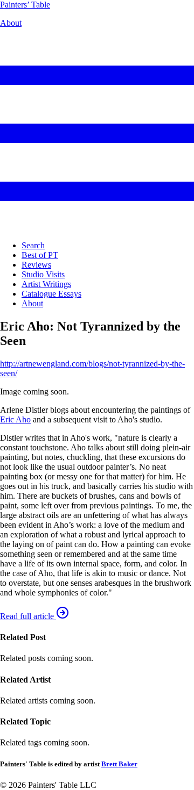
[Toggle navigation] (97, 227)
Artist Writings (46, 284)
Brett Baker (119, 764)
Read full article (28, 616)
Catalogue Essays (51, 293)
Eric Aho (15, 419)
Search (33, 245)
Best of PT (40, 255)
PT (25, 4)
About (11, 22)
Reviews (36, 264)
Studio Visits (43, 274)
